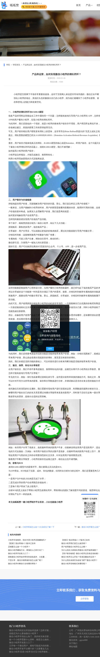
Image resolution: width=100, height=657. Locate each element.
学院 (8, 65)
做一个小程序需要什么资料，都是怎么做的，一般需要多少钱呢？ (30, 639)
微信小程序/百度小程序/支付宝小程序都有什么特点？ (30, 652)
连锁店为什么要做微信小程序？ (23, 633)
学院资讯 (16, 65)
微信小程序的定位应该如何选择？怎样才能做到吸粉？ (30, 630)
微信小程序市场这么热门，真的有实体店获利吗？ (30, 636)
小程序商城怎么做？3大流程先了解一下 (38, 527)
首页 (78, 5)
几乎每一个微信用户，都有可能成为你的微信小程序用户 (30, 646)
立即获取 (84, 599)
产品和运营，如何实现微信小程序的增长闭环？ (42, 65)
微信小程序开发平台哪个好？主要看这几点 (29, 649)
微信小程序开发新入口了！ (21, 642)
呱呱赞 (14, 5)
